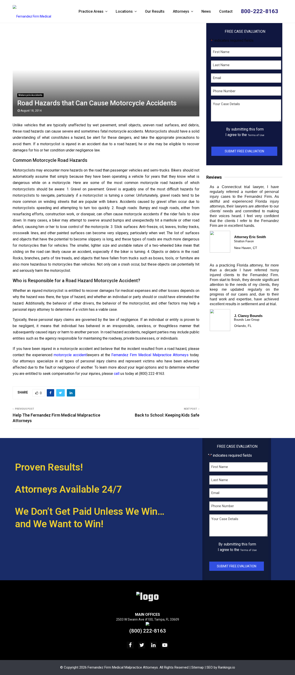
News (206, 11)
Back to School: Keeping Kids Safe (167, 415)
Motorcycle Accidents (30, 95)
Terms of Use (256, 135)
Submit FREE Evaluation (244, 151)
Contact (226, 11)
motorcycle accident (70, 355)
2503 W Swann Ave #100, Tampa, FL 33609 (147, 619)
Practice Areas (91, 11)
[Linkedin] (153, 645)
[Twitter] (141, 645)
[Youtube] (164, 645)
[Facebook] (130, 645)
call (116, 373)
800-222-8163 (259, 11)
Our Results (155, 11)
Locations (124, 11)
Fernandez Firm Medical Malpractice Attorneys (150, 355)
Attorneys (181, 11)
